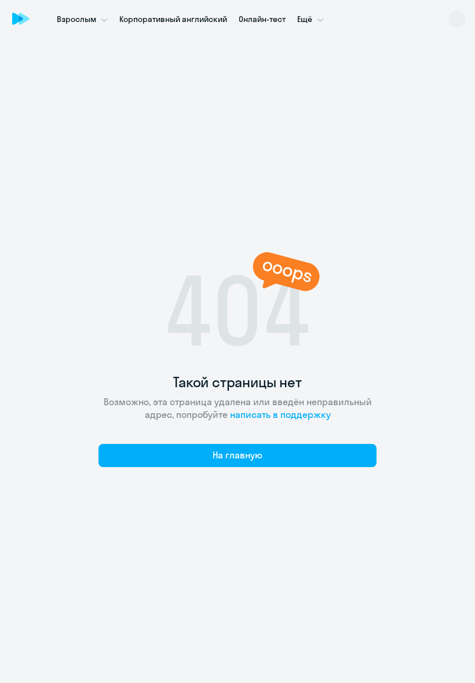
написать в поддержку (280, 414)
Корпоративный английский (173, 19)
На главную (237, 455)
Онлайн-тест (262, 19)
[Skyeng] (20, 18)
